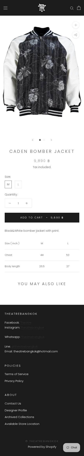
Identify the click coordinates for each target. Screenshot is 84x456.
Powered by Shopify (42, 447)
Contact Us (13, 403)
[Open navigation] (5, 7)
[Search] (72, 7)
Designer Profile (16, 410)
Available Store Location (22, 424)
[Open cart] (78, 8)
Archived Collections (19, 417)
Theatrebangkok (33, 337)
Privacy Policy (14, 381)
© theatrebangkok (42, 441)
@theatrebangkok (25, 346)
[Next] (51, 140)
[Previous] (32, 140)
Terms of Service (17, 374)
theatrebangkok (32, 327)
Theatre (25, 322)
